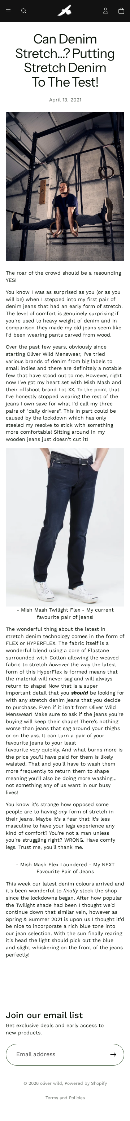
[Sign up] (113, 1054)
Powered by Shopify (86, 1083)
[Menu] (8, 11)
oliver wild (51, 1083)
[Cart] (121, 11)
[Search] (24, 11)
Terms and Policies (65, 1097)
